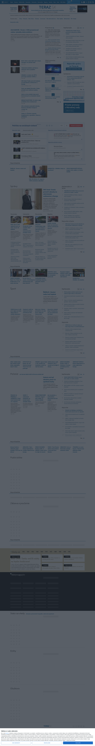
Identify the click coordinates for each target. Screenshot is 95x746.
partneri (7, 733)
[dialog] (47, 737)
